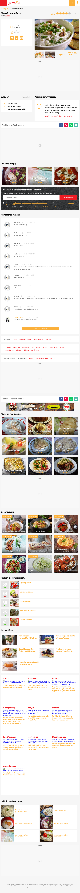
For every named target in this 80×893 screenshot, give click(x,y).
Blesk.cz (55, 708)
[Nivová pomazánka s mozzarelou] (46, 835)
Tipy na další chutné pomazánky (61, 116)
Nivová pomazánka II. (61, 823)
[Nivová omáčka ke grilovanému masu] (7, 810)
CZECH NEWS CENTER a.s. (22, 884)
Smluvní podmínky (38, 206)
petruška (7, 16)
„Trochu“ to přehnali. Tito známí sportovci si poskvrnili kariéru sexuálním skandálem (13, 747)
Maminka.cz (33, 737)
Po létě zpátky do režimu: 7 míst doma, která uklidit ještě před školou (38, 687)
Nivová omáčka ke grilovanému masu (21, 810)
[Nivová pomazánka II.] (46, 823)
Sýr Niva (52, 358)
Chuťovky (8, 347)
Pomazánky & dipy (38, 339)
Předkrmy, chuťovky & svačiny (22, 339)
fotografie (61, 54)
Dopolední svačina (27, 347)
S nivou (48, 339)
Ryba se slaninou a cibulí (28, 610)
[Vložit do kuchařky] (12, 38)
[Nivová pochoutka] (46, 810)
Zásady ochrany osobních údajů (50, 206)
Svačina (38, 347)
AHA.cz (6, 678)
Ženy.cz (31, 708)
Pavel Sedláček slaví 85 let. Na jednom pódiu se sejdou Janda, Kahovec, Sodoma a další (62, 718)
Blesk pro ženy (9, 708)
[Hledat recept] (72, 3)
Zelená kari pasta (25, 601)
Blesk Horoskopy (59, 737)
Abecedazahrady (10, 766)
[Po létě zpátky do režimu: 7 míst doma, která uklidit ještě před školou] (40, 681)
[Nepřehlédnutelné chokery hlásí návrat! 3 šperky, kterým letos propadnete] (40, 711)
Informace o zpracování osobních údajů (32, 885)
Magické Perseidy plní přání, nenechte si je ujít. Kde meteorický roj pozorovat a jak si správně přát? (63, 689)
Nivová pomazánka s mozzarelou (61, 836)
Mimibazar (32, 678)
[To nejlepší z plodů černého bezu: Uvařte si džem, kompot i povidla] (15, 769)
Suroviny (5, 97)
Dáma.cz (55, 678)
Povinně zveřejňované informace (46, 887)
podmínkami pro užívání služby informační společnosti (30, 203)
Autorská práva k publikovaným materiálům (50, 884)
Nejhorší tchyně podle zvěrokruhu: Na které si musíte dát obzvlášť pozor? (63, 745)
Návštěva (26, 350)
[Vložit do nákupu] (16, 38)
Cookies (45, 885)
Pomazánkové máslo (42, 358)
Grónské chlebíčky (26, 620)
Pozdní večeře (53, 347)
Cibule (31, 358)
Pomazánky (16, 347)
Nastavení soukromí (53, 885)
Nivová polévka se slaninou (24, 823)
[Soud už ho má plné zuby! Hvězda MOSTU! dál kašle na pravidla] (15, 681)
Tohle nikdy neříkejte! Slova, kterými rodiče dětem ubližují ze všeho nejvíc (38, 747)
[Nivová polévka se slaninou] (7, 823)
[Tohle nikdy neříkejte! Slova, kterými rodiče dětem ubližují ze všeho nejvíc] (40, 741)
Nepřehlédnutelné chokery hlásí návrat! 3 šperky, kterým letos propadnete (38, 718)
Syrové (62, 347)
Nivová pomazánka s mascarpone (22, 836)
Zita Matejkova (19, 317)
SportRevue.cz (9, 737)
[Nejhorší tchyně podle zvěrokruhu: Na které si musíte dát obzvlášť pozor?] (64, 740)
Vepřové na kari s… (26, 592)
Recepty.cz (4, 9)
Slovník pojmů (35, 350)
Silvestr (18, 350)
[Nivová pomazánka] (57, 49)
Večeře (45, 347)
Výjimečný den (9, 350)
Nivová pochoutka (60, 811)
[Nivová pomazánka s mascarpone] (7, 835)
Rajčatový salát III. (25, 583)
